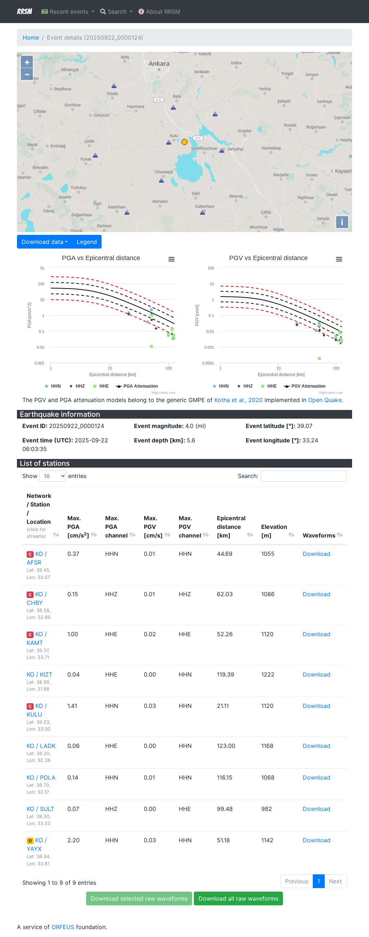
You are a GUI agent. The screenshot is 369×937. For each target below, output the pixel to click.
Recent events (69, 11)
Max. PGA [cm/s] (78, 526)
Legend (87, 241)
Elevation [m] (274, 531)
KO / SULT (40, 808)
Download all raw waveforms (238, 898)
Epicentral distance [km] (231, 526)
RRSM (24, 11)
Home (31, 37)
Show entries (54, 475)
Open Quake (325, 399)
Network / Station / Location (39, 515)
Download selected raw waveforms (139, 898)
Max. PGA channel (116, 526)
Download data (42, 241)
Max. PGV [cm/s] (153, 526)
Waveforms (319, 535)
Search (117, 11)
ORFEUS (63, 927)
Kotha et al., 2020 (238, 399)
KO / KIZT (39, 674)
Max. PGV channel (190, 526)
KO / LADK (41, 745)
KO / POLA (41, 777)
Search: (248, 475)
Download (316, 553)
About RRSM (162, 11)
